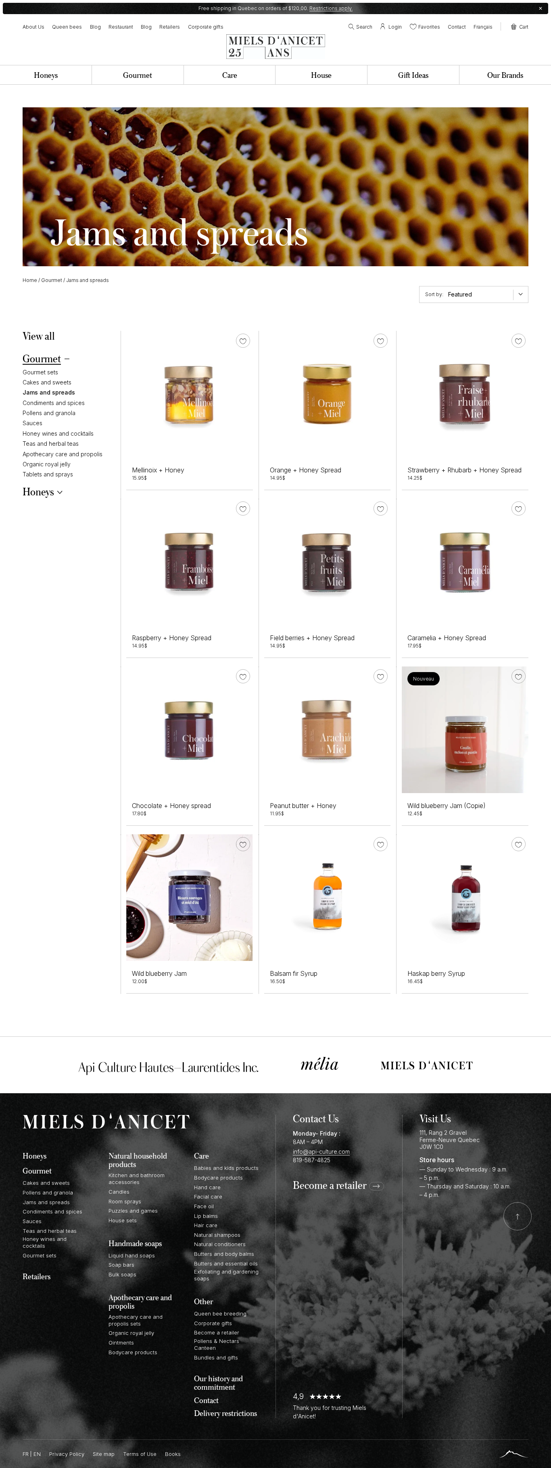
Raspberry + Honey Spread (171, 638)
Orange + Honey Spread (305, 470)
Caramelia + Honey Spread (446, 638)
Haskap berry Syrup (436, 973)
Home (30, 280)
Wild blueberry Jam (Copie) (446, 806)
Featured (460, 294)
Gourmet (51, 280)
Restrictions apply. (331, 8)
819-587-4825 (311, 1160)
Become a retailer (329, 1186)
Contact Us (316, 1118)
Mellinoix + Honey (158, 470)
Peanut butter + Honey (303, 806)
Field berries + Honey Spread (312, 638)
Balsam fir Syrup (293, 973)
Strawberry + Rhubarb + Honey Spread (464, 470)
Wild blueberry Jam (159, 973)
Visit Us (435, 1118)
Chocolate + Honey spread (171, 806)
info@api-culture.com (321, 1151)
